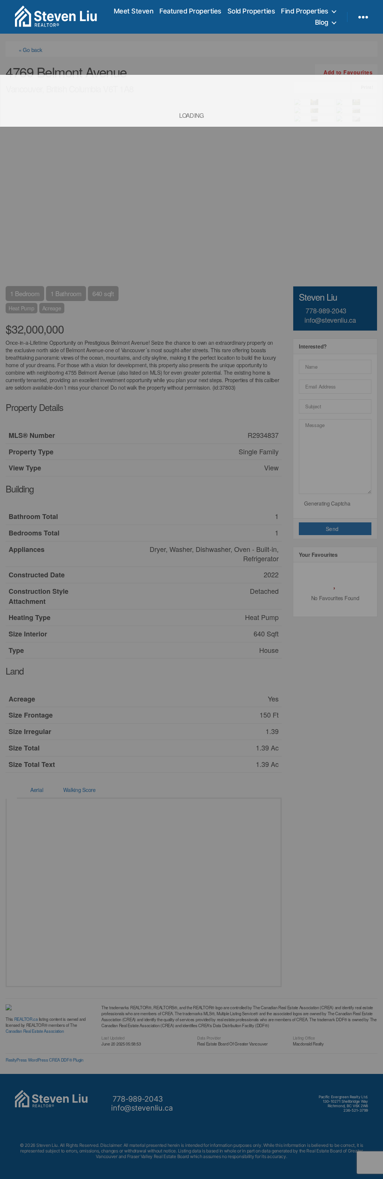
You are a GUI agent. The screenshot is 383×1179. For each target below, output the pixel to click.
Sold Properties (251, 11)
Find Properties (304, 11)
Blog (321, 22)
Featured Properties (190, 11)
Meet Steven (134, 11)
